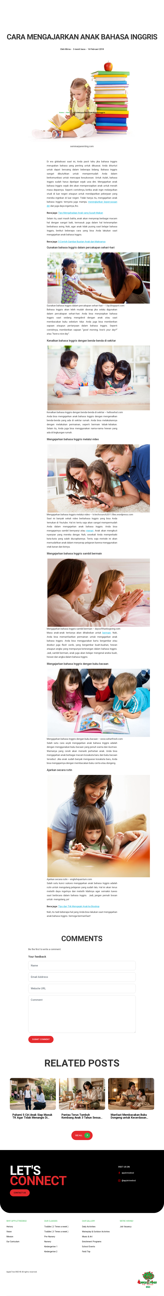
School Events (88, 1246)
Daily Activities (88, 1226)
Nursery (47, 1241)
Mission (9, 1236)
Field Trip (86, 1251)
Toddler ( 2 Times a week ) (56, 1226)
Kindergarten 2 (50, 1251)
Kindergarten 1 (50, 1246)
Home (61, 112)
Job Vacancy (125, 1226)
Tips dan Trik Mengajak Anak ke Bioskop (78, 906)
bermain (106, 632)
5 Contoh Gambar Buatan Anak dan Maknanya (81, 241)
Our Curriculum (12, 1241)
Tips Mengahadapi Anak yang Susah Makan (80, 212)
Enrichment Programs (91, 1241)
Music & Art (87, 1236)
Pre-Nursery (49, 1236)
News (68, 112)
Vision (9, 1231)
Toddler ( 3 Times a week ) (56, 1231)
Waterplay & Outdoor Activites (96, 1231)
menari (89, 530)
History (9, 1226)
